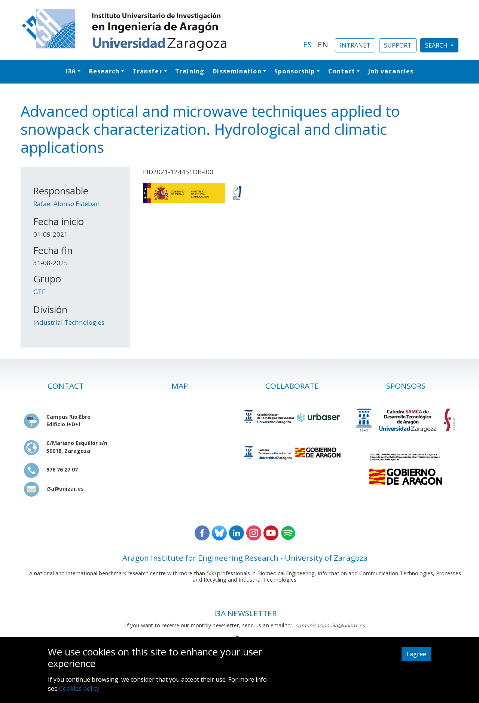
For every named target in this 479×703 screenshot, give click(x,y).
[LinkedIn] (236, 532)
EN (323, 44)
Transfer (147, 71)
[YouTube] (270, 532)
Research (104, 71)
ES (307, 44)
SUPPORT (398, 45)
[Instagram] (253, 532)
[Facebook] (202, 532)
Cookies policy (79, 688)
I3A (70, 71)
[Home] (157, 30)
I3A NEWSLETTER (245, 613)
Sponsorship (294, 71)
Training (189, 71)
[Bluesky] (219, 532)
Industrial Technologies (68, 322)
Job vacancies (391, 71)
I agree (416, 654)
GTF (39, 291)
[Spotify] (288, 532)
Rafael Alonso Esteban (66, 203)
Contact (342, 71)
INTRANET (355, 45)
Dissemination (237, 71)
